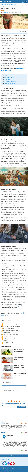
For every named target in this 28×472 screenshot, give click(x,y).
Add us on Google (22, 31)
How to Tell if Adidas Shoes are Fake (11, 343)
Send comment (21, 407)
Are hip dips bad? (8, 79)
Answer (3, 432)
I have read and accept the (8, 407)
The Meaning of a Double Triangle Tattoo (12, 324)
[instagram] (8, 463)
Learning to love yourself (10, 81)
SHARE (23, 2)
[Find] (26, 2)
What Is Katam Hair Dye (8, 337)
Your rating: (5, 403)
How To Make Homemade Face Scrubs (11, 326)
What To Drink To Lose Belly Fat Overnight (19, 350)
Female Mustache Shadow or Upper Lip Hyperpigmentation (11, 331)
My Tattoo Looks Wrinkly (8, 328)
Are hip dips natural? (9, 78)
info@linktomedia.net (19, 415)
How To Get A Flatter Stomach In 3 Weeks (19, 366)
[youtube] (11, 463)
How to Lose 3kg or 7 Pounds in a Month (19, 358)
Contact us (21, 468)
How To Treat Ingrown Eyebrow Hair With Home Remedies (13, 340)
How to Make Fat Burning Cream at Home (20, 374)
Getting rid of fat (10, 4)
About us (16, 468)
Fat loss (15, 4)
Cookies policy (19, 470)
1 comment (15, 10)
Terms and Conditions (5, 470)
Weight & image (3, 4)
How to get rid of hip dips (10, 83)
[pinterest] (14, 463)
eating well (18, 306)
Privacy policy (13, 470)
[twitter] (6, 463)
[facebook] (3, 463)
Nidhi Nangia (6, 12)
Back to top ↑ (14, 456)
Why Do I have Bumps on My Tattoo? (11, 334)
